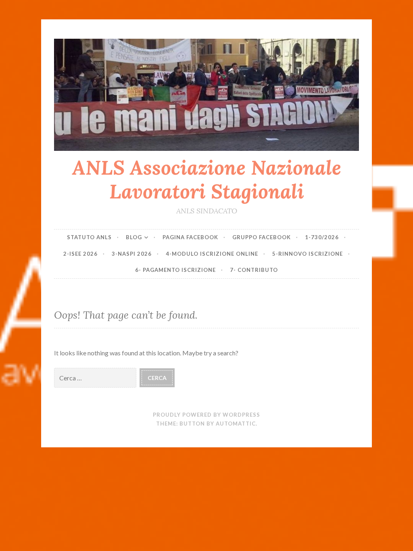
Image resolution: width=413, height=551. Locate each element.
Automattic (236, 423)
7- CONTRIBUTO (254, 270)
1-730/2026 (322, 237)
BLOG (134, 237)
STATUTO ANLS (89, 237)
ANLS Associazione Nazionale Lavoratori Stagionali (206, 179)
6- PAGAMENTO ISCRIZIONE (175, 270)
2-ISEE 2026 (80, 253)
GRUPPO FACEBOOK (261, 237)
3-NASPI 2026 (132, 253)
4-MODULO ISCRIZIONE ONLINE (212, 253)
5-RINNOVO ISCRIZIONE (307, 253)
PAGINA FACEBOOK (190, 237)
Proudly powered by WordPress (206, 414)
